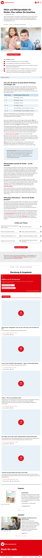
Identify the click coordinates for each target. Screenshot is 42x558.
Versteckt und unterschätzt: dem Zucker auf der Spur (15, 472)
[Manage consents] (40, 556)
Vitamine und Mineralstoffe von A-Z (8, 236)
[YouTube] (1, 552)
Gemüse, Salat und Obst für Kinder (28, 231)
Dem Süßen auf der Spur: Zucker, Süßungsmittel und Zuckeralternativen (19, 436)
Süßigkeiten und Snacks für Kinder (8, 241)
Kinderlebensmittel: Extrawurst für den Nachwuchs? (29, 241)
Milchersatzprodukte (10, 213)
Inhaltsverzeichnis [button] (5, 77)
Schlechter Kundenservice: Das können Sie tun (29, 518)
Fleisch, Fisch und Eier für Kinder (7, 231)
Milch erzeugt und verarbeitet (12, 133)
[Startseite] (7, 2)
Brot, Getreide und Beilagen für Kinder (29, 236)
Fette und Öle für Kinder (26, 226)
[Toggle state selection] (38, 2)
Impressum (31, 556)
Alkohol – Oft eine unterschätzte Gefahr (11, 398)
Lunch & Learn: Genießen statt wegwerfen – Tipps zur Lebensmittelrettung (20, 363)
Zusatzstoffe (25, 216)
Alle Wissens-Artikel (20, 247)
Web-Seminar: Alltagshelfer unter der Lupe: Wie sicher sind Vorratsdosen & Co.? (20, 328)
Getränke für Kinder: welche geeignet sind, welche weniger (9, 226)
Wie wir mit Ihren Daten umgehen (32, 290)
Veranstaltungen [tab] (6, 296)
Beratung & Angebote (13, 54)
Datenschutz (24, 556)
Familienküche (24, 493)
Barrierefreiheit (37, 556)
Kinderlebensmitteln (8, 186)
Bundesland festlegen (8, 288)
